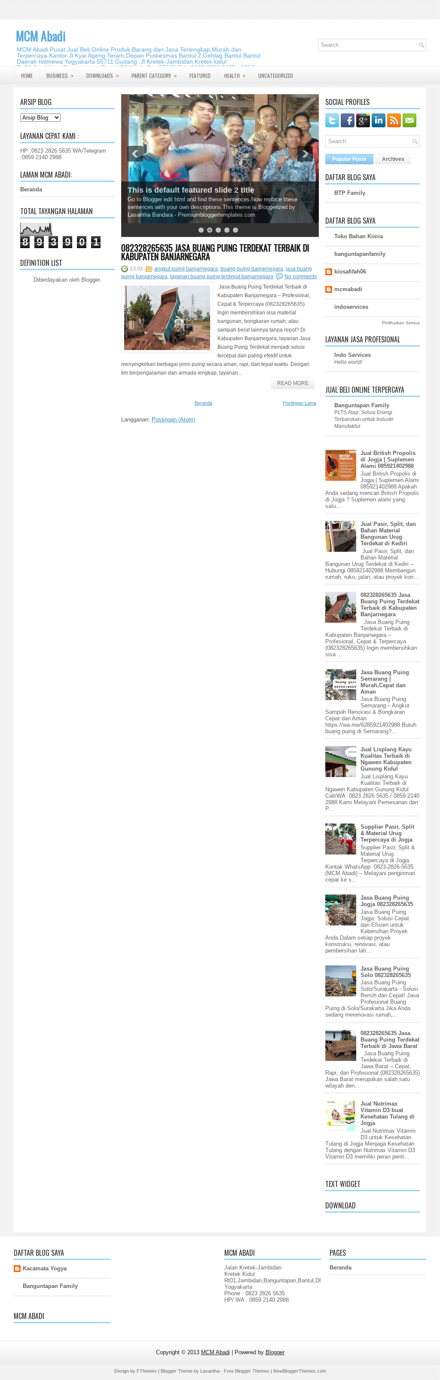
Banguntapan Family (361, 405)
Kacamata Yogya (45, 1268)
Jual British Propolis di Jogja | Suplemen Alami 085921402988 (388, 459)
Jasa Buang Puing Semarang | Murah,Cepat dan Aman (385, 682)
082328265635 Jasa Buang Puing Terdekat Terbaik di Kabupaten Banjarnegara (215, 252)
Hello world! (348, 362)
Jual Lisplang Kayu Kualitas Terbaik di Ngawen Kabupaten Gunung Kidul (386, 759)
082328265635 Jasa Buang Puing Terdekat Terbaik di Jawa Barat (390, 1039)
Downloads (102, 75)
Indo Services (352, 355)
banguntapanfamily (359, 254)
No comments (300, 277)
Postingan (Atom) (173, 419)
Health (234, 75)
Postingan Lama (299, 403)
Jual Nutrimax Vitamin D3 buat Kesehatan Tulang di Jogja (388, 1113)
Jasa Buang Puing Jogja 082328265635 (387, 900)
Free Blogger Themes (246, 1371)
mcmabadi (348, 289)
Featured (200, 75)
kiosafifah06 (350, 271)
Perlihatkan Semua (401, 322)
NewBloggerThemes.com (299, 1371)
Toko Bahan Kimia (358, 236)
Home (27, 75)
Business (59, 75)
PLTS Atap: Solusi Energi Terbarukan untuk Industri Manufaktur (364, 419)
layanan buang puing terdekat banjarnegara (221, 277)
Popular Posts (349, 159)
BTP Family (349, 193)
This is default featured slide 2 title (191, 190)
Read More (293, 383)
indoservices (351, 307)
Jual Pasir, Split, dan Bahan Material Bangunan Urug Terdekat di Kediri (388, 534)
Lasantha (210, 1371)
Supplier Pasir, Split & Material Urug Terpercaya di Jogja (387, 833)
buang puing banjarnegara (251, 269)
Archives (393, 159)
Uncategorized (275, 75)
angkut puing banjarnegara (186, 269)
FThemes (147, 1371)
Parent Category (154, 75)
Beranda (31, 189)
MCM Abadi (41, 36)
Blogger (90, 280)
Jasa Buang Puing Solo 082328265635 (386, 971)
